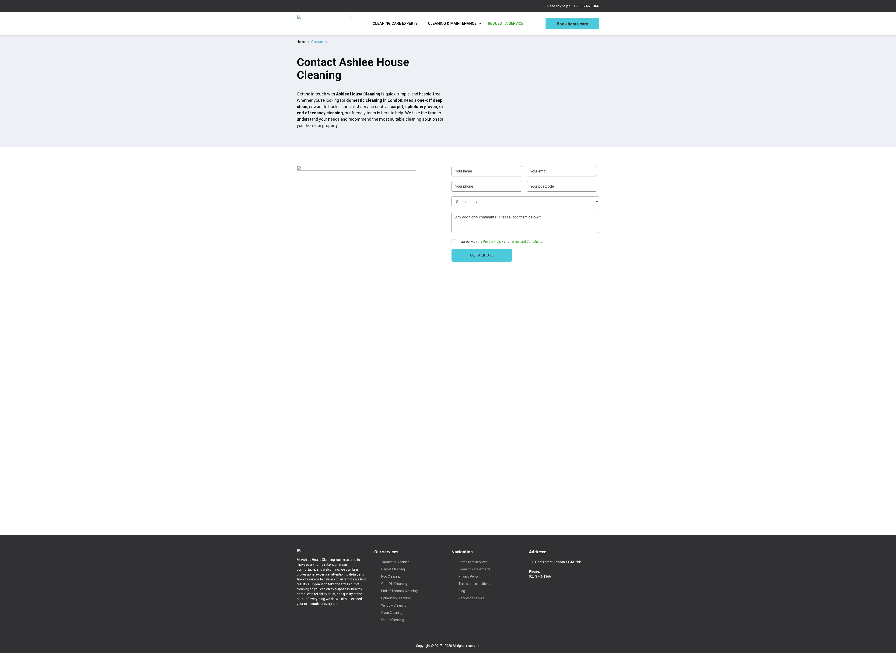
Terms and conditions (474, 584)
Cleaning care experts (395, 23)
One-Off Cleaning (394, 584)
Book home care (572, 23)
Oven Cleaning (391, 612)
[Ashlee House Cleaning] (323, 24)
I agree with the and (501, 241)
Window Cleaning (393, 605)
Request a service (505, 23)
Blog (461, 591)
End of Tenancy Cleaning (399, 591)
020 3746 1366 (586, 6)
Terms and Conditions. (526, 241)
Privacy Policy (493, 241)
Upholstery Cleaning (396, 598)
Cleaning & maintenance (452, 23)
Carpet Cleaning (393, 569)
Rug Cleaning (391, 576)
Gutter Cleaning (392, 620)
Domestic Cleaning (395, 562)
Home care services (472, 562)
